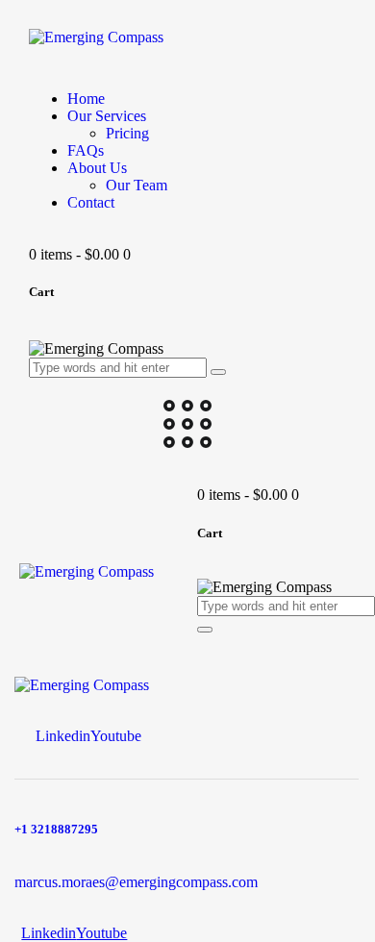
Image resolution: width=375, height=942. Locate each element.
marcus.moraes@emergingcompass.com (136, 882)
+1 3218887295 (56, 829)
